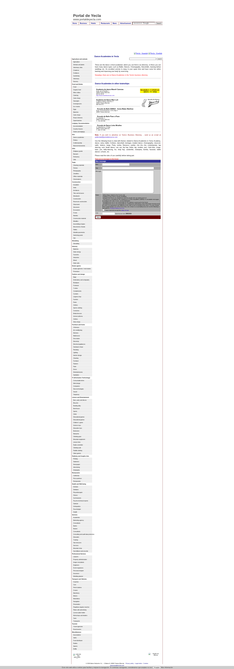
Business (83, 23)
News (115, 23)
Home (75, 23)
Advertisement (125, 23)
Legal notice (138, 663)
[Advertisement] (115, 6)
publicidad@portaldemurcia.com (106, 137)
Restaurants (105, 23)
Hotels (93, 23)
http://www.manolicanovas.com (105, 95)
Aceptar (157, 667)
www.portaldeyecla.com (117, 665)
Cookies (145, 663)
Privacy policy (130, 663)
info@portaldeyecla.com (117, 208)
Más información (167, 667)
